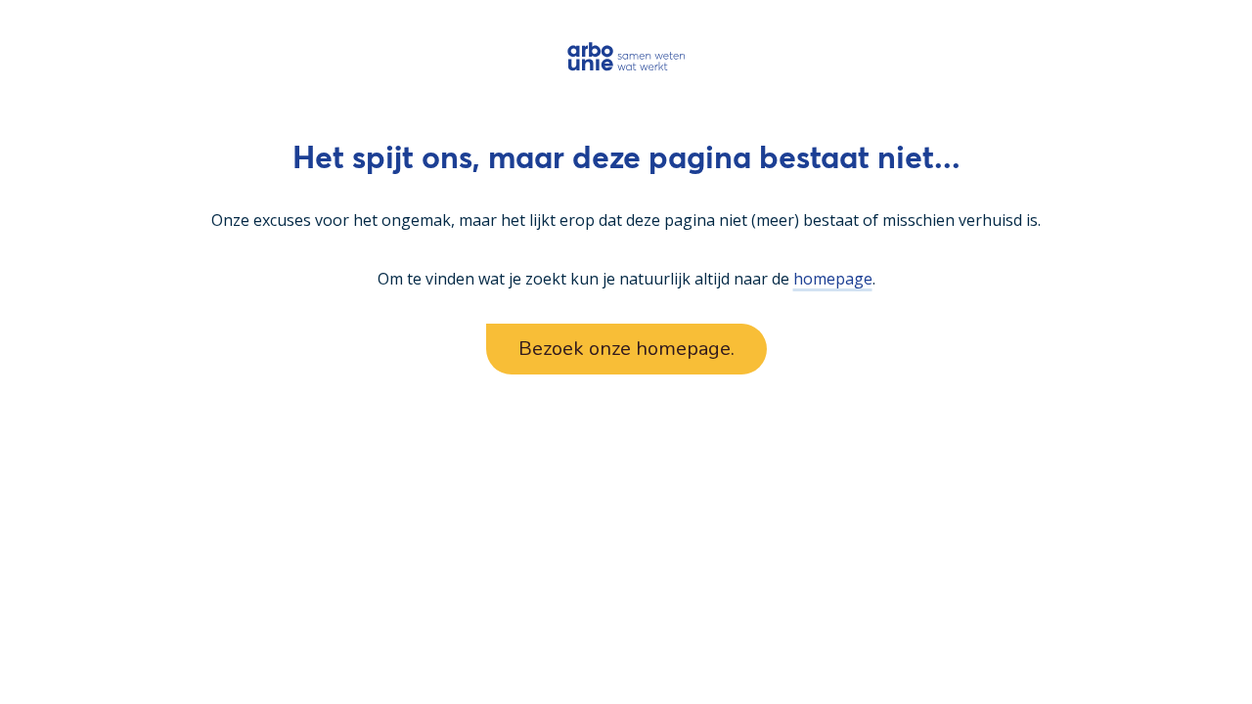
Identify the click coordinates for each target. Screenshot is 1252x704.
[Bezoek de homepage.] (626, 56)
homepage (832, 278)
